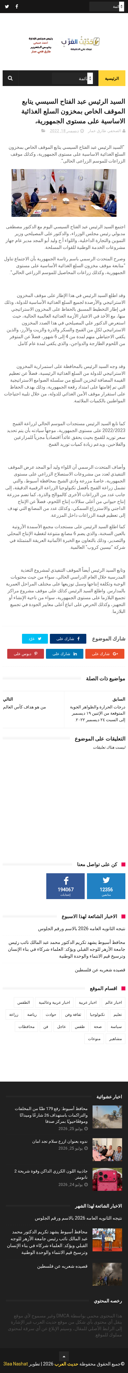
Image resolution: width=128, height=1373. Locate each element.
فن (45, 1026)
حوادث (51, 1014)
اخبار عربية (87, 1002)
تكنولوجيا (97, 1014)
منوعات (94, 1038)
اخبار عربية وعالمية (54, 1002)
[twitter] (7, 6)
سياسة (116, 1026)
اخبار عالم (113, 1002)
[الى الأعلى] (64, 1356)
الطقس (23, 1002)
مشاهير (115, 1038)
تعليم (118, 1014)
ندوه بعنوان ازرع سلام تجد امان (60, 1141)
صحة (98, 1026)
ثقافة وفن (73, 1014)
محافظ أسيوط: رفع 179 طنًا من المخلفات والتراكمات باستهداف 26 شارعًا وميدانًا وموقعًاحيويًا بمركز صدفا (51, 1115)
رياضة (32, 1014)
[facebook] (16, 6)
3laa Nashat (15, 1363)
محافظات (26, 1026)
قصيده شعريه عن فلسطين (100, 969)
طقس (80, 1026)
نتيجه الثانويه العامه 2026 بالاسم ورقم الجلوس (81, 928)
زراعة (13, 1014)
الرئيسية (112, 78)
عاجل (61, 1026)
